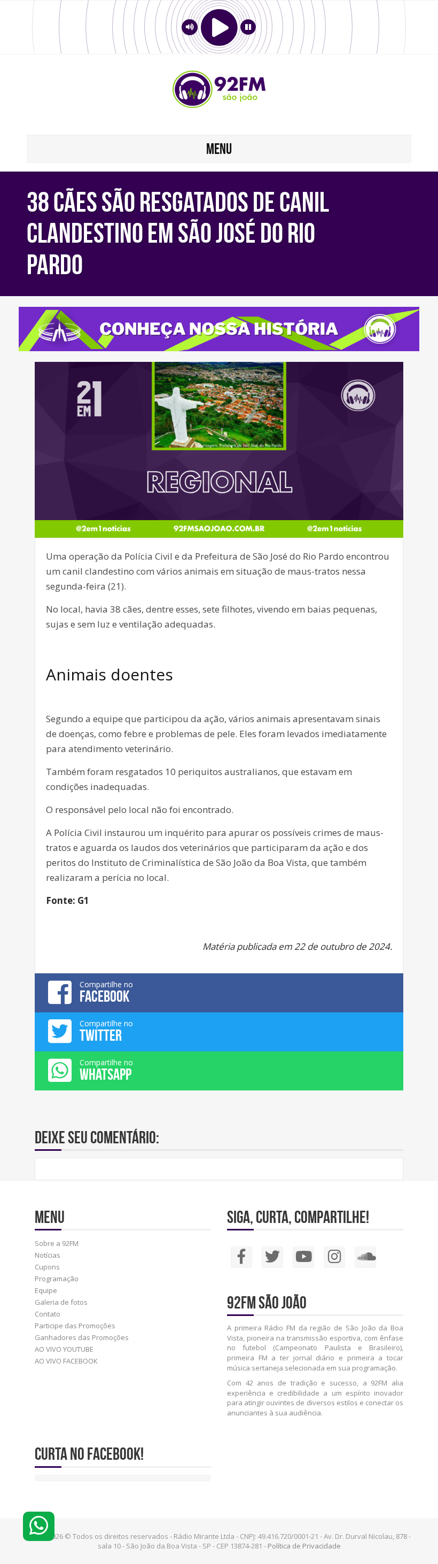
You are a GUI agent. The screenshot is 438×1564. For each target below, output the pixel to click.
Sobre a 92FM (57, 1243)
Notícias (47, 1255)
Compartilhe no (106, 992)
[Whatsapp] (38, 1526)
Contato (47, 1314)
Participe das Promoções (75, 1325)
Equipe (46, 1290)
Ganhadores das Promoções (82, 1337)
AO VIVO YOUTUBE (64, 1349)
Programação (57, 1278)
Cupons (47, 1267)
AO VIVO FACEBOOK (66, 1361)
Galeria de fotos (61, 1302)
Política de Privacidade (304, 1546)
